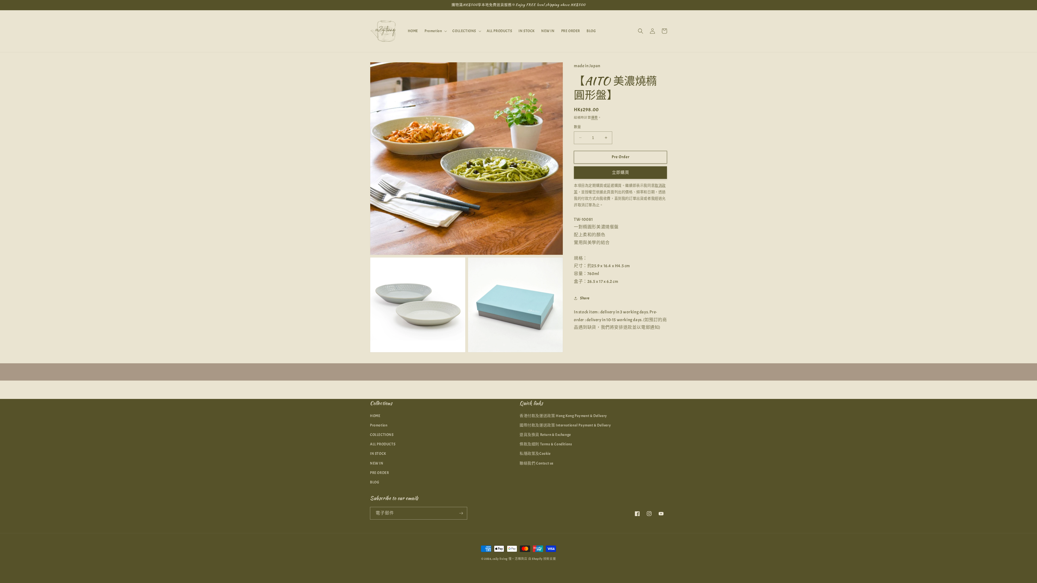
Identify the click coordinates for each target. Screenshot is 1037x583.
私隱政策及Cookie (535, 453)
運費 (594, 118)
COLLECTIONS (382, 434)
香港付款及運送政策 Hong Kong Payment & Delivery (563, 415)
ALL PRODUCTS (382, 444)
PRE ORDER (379, 472)
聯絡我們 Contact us (537, 463)
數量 (577, 127)
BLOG (374, 482)
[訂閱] (461, 513)
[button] (435, 31)
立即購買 (620, 172)
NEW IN (376, 463)
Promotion (378, 425)
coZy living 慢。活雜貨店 (510, 559)
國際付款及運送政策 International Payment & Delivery (565, 425)
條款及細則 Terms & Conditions (546, 444)
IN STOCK (378, 453)
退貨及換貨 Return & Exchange (545, 434)
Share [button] (585, 298)
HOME (375, 415)
